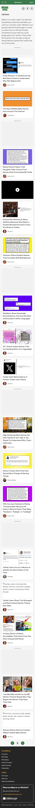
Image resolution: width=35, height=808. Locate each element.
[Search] (5, 2)
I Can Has (5, 754)
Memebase (18, 2)
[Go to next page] (22, 743)
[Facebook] (27, 8)
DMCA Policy (30, 805)
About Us (4, 778)
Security (25, 805)
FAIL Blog (5, 757)
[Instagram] (23, 8)
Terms (15, 805)
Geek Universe (6, 765)
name (13, 20)
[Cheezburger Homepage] (17, 798)
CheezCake (5, 768)
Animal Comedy (7, 762)
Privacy (20, 805)
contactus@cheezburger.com (12, 794)
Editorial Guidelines (8, 781)
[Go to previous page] (12, 743)
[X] (31, 8)
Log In (31, 2)
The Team (5, 776)
